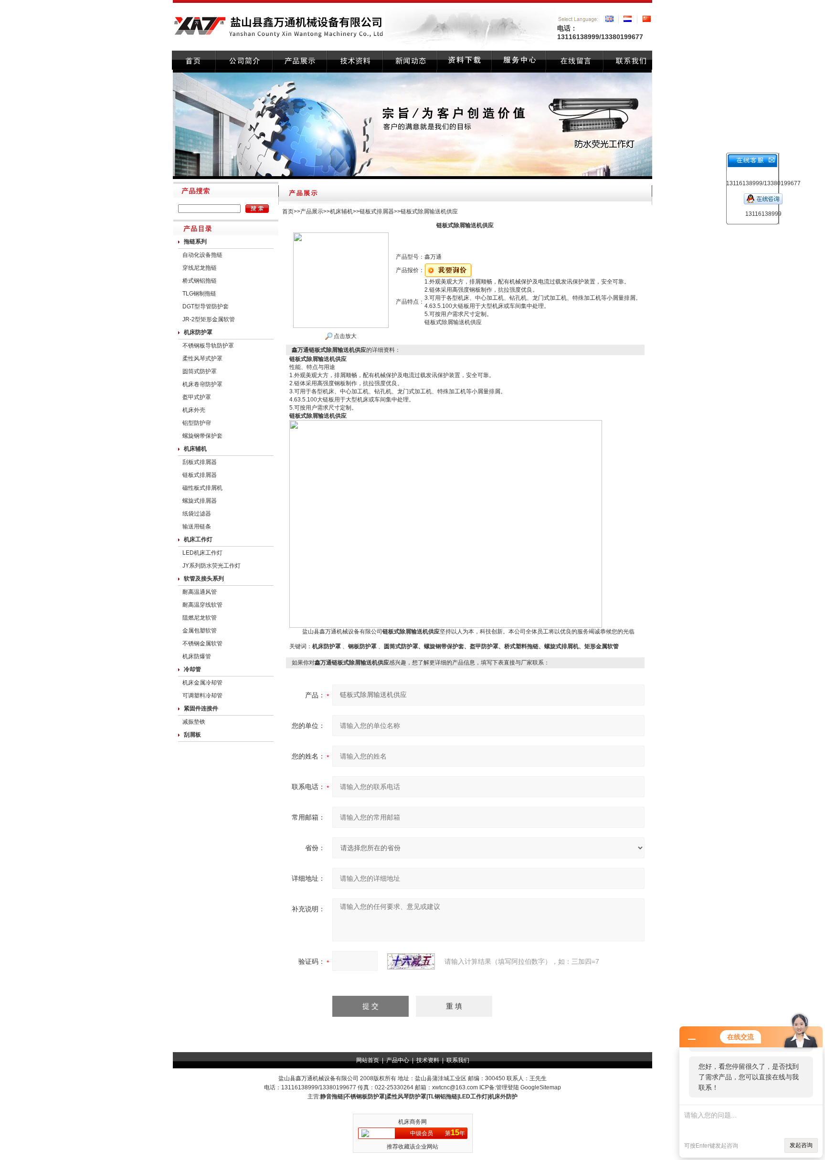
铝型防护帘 (196, 423)
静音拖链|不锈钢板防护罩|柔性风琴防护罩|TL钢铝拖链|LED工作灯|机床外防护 (419, 1096)
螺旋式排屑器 (199, 500)
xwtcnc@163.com (455, 1087)
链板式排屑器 (199, 475)
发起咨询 (801, 1145)
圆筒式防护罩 (199, 371)
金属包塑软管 (199, 630)
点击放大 (344, 336)
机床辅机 (341, 211)
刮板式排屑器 (199, 462)
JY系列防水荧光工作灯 (211, 565)
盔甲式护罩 (196, 397)
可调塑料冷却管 (202, 695)
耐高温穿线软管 (202, 604)
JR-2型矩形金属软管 (208, 319)
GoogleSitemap (540, 1087)
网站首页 (367, 1060)
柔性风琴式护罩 (202, 358)
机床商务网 (412, 1121)
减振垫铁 (193, 721)
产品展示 (311, 211)
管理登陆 (507, 1087)
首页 (288, 211)
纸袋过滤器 (196, 513)
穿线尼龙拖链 (199, 267)
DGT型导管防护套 (205, 306)
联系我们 (457, 1060)
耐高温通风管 (199, 592)
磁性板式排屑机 (202, 488)
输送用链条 (196, 526)
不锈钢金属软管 (202, 643)
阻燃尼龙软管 (199, 617)
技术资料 (427, 1060)
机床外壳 (193, 410)
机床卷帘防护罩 (202, 384)
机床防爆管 (196, 656)
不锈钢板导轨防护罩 (208, 345)
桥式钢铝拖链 (199, 280)
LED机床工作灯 (202, 552)
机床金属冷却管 (202, 682)
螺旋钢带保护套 (202, 435)
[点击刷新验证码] (411, 961)
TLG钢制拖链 (199, 293)
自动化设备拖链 (202, 255)
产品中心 (397, 1060)
